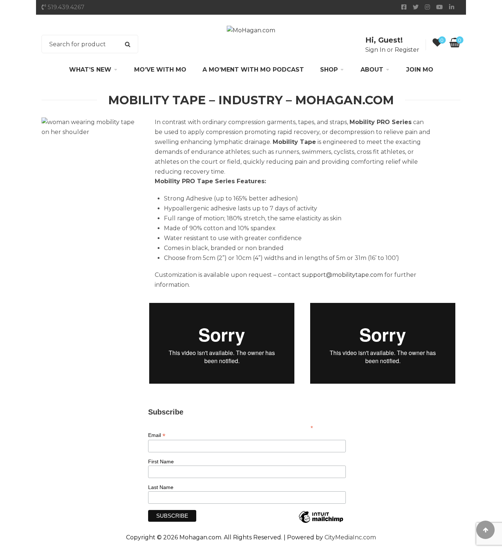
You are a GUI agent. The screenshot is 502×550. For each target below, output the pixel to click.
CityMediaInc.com (350, 537)
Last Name (160, 487)
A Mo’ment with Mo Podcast (253, 69)
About (372, 69)
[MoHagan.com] (251, 30)
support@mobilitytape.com (342, 274)
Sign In (375, 49)
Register (407, 49)
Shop (329, 69)
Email (156, 435)
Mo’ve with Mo (160, 69)
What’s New (90, 69)
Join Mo (419, 69)
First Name (161, 461)
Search (127, 44)
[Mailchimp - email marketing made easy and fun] (320, 522)
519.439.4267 (66, 7)
